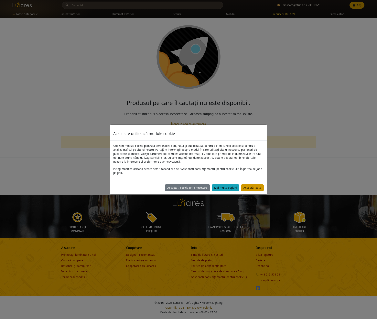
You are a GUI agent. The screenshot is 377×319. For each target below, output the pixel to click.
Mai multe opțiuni (225, 187)
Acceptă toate (252, 187)
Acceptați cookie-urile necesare (187, 187)
